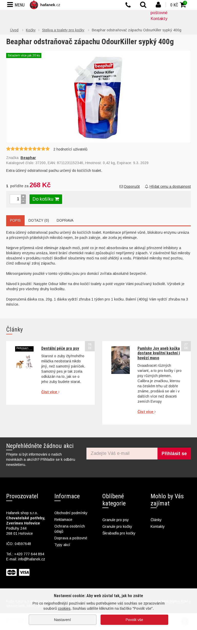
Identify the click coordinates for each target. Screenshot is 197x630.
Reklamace (63, 520)
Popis (15, 220)
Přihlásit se (174, 453)
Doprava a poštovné (70, 538)
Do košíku (44, 199)
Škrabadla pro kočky (118, 533)
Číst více (49, 392)
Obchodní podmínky (70, 513)
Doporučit (132, 186)
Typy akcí (62, 545)
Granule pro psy (115, 520)
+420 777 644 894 (29, 554)
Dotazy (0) (38, 220)
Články (156, 520)
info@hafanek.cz (31, 559)
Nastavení (62, 620)
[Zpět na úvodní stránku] (46, 5)
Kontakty (159, 18)
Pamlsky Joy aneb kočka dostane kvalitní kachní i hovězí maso (158, 353)
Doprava (65, 220)
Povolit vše (134, 620)
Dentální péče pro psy (60, 348)
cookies (64, 608)
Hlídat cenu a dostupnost (170, 186)
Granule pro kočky (117, 526)
